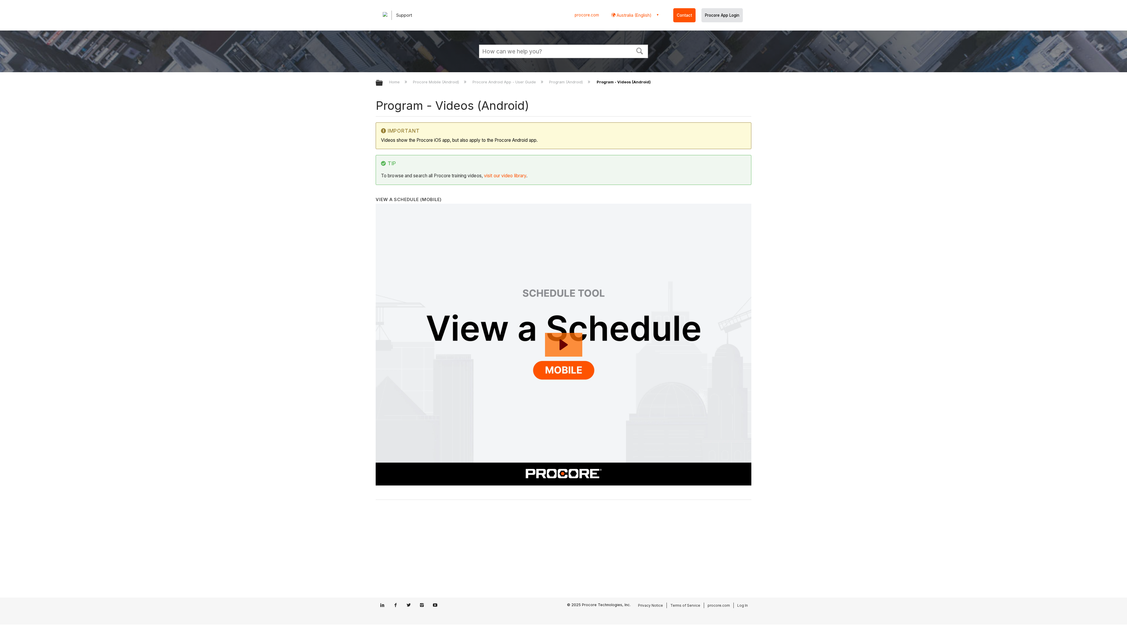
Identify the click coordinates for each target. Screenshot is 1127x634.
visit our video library (505, 175)
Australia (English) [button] (633, 15)
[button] (640, 50)
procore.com (587, 15)
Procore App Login (722, 15)
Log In (742, 605)
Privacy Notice (650, 605)
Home (395, 82)
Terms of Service (685, 605)
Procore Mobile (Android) (436, 82)
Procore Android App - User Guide (505, 82)
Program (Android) (566, 82)
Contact (684, 15)
